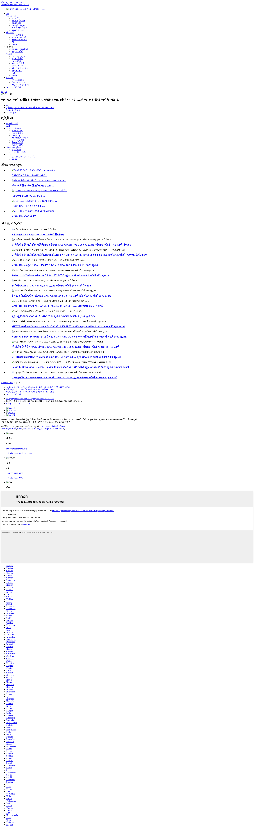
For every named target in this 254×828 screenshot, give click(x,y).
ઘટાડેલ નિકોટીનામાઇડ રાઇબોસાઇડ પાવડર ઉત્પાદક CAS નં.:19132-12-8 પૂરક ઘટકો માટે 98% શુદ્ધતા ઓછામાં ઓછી (70, 367)
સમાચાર (9, 77)
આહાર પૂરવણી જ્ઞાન (20, 85)
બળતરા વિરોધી (18, 63)
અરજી (9, 54)
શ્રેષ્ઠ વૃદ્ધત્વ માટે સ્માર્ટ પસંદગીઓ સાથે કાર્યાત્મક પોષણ (30, 107)
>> (12, 382)
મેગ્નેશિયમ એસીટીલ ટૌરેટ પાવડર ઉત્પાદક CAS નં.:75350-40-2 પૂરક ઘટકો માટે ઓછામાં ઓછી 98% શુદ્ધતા (66, 357)
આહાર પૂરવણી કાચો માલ (47, 429)
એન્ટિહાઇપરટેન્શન (20, 68)
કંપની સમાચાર (18, 80)
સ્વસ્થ (61, 429)
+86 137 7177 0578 (14, 473)
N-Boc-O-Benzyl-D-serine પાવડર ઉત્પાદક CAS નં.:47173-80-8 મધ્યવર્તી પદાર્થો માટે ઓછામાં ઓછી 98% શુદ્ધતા (69, 336)
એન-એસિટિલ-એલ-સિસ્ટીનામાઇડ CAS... (33, 185)
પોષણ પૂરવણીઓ (19, 37)
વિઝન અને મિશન (19, 28)
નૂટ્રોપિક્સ (16, 61)
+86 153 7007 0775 (14, 478)
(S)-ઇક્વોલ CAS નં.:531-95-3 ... (28, 195)
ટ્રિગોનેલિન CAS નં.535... (25, 216)
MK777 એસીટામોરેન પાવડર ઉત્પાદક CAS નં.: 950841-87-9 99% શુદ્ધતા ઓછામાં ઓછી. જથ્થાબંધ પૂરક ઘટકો (68, 326)
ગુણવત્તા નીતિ (17, 51)
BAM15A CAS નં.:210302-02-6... (29, 175)
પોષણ (19, 429)
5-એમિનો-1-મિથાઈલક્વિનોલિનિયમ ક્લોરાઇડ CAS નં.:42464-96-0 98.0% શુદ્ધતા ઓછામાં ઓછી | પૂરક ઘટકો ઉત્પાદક (71, 244)
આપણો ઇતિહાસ (19, 25)
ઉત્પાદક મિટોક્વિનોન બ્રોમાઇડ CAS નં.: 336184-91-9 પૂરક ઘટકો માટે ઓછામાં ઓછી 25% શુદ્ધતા (61, 295)
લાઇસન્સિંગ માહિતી (20, 49)
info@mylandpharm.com (17, 399)
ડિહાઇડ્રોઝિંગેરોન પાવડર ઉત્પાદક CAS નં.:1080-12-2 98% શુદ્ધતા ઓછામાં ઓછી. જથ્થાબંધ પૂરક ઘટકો (64, 377)
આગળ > (7, 382)
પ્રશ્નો (13, 73)
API (13, 42)
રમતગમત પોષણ (19, 56)
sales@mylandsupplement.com (41, 399)
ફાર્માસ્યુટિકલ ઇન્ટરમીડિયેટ (23, 157)
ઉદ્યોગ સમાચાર (19, 82)
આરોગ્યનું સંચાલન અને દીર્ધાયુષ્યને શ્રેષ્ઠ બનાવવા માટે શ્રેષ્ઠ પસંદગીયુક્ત (38, 387)
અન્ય (14, 44)
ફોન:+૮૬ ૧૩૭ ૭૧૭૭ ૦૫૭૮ (13, 2)
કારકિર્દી (15, 18)
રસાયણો (27, 429)
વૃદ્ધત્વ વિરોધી (17, 59)
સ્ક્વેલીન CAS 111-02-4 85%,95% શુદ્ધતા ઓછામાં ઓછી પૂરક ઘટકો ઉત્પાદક (51, 285)
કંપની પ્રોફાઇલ (18, 21)
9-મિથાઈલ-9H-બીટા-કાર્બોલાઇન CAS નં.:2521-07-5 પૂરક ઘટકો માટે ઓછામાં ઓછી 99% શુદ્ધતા (60, 275)
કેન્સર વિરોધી (17, 66)
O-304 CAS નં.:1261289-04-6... (28, 206)
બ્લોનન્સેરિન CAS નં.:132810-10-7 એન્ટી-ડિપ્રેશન (38, 234)
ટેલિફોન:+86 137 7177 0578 (18, 403)
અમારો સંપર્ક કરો (13, 87)
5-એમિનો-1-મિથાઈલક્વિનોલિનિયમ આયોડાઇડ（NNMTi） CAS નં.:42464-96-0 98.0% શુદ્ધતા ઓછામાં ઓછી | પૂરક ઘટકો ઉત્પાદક (79, 254)
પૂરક (33, 429)
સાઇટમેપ (45, 426)
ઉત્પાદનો (10, 32)
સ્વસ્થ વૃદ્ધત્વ (17, 133)
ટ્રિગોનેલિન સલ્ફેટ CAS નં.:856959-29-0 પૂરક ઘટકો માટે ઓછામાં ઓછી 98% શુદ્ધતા (55, 265)
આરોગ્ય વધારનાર (19, 40)
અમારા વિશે (11, 16)
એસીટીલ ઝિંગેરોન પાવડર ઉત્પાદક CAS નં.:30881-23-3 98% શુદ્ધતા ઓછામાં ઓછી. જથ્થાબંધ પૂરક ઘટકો (65, 346)
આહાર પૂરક (17, 70)
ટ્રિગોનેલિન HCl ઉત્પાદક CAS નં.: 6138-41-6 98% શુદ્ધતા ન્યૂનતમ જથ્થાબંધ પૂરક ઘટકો (57, 306)
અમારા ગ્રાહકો (18, 30)
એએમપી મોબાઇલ (58, 426)
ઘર (7, 13)
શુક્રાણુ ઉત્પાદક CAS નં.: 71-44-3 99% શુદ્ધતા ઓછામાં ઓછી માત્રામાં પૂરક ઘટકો (54, 316)
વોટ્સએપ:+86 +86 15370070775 (15, 4)
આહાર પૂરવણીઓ (8, 429)
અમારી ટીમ (16, 23)
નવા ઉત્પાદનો (17, 35)
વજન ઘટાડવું (17, 131)
